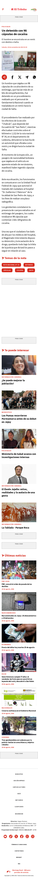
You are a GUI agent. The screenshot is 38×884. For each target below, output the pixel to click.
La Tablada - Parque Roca (15, 527)
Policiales (6, 27)
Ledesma (5, 737)
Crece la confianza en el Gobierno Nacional (19, 711)
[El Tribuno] (19, 9)
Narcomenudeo (9, 613)
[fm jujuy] (33, 10)
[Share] (4, 77)
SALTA (19, 794)
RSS (19, 863)
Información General (12, 377)
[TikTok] (10, 836)
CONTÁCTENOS (19, 851)
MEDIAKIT (19, 857)
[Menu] (3, 9)
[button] (12, 77)
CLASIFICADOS (19, 807)
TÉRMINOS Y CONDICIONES (19, 844)
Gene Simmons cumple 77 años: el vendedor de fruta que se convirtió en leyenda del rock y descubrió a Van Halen (18, 679)
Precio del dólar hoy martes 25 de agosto (18, 647)
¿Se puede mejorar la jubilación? (13, 382)
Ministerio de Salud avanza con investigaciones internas (19, 455)
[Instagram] (32, 836)
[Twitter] (16, 836)
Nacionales (7, 708)
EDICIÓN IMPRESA (19, 781)
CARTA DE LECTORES (19, 787)
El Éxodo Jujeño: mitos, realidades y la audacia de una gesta (18, 492)
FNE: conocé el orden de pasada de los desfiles (17, 585)
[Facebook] (21, 836)
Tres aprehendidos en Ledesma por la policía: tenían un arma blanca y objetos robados (18, 742)
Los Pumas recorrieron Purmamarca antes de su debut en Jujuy (19, 419)
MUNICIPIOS (19, 774)
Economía (6, 645)
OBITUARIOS (19, 800)
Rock (4, 674)
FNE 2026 (6, 581)
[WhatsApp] (27, 836)
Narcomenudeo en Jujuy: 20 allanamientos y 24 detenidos (19, 617)
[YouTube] (5, 836)
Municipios (7, 412)
